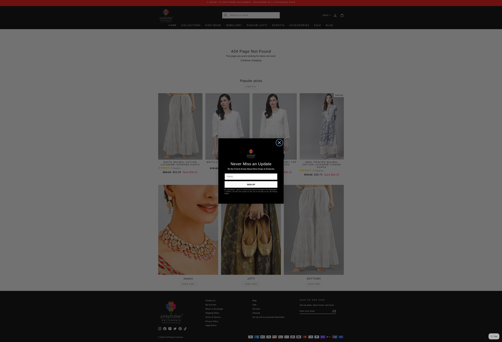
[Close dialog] (279, 142)
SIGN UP (251, 184)
